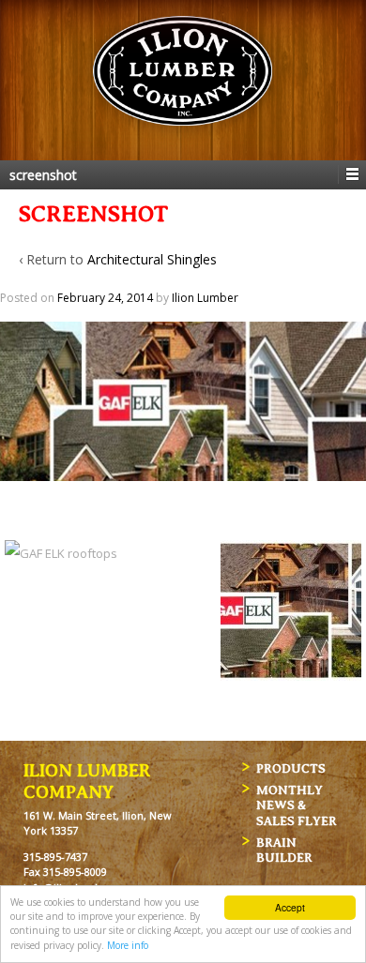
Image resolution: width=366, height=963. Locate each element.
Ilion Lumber (205, 298)
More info (127, 945)
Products (291, 767)
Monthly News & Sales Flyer (296, 804)
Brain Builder (284, 850)
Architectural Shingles (152, 259)
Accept (290, 907)
